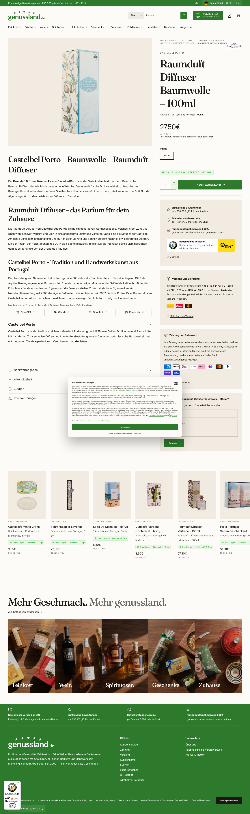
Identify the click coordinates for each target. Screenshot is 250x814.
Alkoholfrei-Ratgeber (132, 779)
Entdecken (133, 27)
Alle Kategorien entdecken (23, 611)
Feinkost (13, 27)
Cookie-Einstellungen (201, 800)
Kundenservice (129, 744)
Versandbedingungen (105, 800)
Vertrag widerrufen (229, 800)
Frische (29, 27)
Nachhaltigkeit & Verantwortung (203, 749)
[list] (125, 714)
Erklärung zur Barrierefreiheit (175, 800)
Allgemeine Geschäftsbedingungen (76, 800)
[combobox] (166, 15)
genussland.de (27, 800)
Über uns (174, 257)
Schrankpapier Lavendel (67, 526)
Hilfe (195, 3)
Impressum (43, 800)
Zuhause (116, 27)
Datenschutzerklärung (127, 800)
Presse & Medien (195, 754)
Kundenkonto (127, 759)
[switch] (12, 805)
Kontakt (54, 800)
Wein (43, 27)
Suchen (124, 764)
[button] (238, 15)
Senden (173, 443)
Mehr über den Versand (181, 316)
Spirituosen (58, 27)
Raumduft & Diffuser (182, 43)
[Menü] (18, 783)
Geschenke (97, 27)
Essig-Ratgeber (129, 769)
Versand (176, 137)
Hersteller (152, 27)
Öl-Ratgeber (127, 774)
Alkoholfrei (78, 27)
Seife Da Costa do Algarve (110, 526)
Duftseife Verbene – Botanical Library (147, 529)
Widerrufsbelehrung (150, 800)
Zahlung (124, 749)
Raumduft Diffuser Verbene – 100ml (190, 529)
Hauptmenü (188, 41)
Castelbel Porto (172, 53)
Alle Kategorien (168, 41)
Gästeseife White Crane (24, 526)
